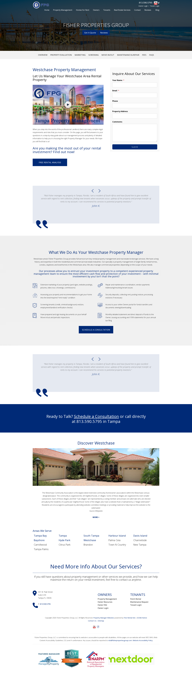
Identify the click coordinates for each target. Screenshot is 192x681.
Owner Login (143, 6)
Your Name (117, 80)
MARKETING (80, 55)
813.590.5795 (145, 2)
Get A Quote (90, 32)
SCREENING (93, 55)
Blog (157, 10)
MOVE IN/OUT (108, 55)
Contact (137, 10)
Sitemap (101, 621)
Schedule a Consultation (96, 329)
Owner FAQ (102, 605)
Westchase (90, 540)
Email (114, 90)
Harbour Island (117, 535)
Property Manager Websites (103, 618)
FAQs (151, 55)
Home (46, 10)
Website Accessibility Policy (143, 640)
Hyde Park (64, 540)
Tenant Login (154, 6)
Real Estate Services (122, 10)
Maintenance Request (139, 602)
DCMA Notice (142, 618)
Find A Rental (135, 599)
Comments (117, 122)
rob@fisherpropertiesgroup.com (120, 640)
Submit (135, 147)
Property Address (120, 111)
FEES (144, 55)
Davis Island (140, 535)
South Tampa (91, 535)
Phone (115, 101)
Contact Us (92, 621)
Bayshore (39, 540)
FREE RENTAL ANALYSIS (50, 162)
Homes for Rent (82, 10)
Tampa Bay (40, 535)
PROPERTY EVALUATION (61, 55)
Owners (96, 10)
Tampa (63, 535)
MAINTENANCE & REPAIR (128, 55)
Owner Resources (105, 602)
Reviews (147, 10)
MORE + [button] (96, 517)
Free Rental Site (129, 618)
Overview (42, 55)
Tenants (106, 10)
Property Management (62, 10)
